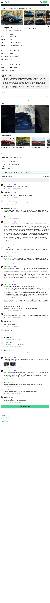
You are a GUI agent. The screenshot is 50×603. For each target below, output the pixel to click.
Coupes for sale (4, 421)
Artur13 (12, 161)
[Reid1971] (2, 382)
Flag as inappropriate (16, 188)
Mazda (11, 34)
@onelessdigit (7, 352)
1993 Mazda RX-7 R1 (6, 147)
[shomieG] (2, 248)
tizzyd (5, 350)
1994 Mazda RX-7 (20, 147)
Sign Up (44, 1)
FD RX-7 (12, 36)
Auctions (2, 412)
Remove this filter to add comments (30, 180)
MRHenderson (7, 397)
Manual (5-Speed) (9, 412)
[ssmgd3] (2, 343)
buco (5, 256)
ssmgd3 (5, 342)
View (20, 339)
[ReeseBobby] (2, 314)
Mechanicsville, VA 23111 (16, 64)
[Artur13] (9, 161)
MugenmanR (6, 201)
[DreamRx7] (2, 330)
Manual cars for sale (5, 417)
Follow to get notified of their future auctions (16, 172)
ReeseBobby (6, 313)
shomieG (6, 247)
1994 (23, 412)
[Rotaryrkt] (2, 338)
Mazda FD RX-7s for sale (6, 420)
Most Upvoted (45, 176)
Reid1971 (5, 382)
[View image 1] (6, 364)
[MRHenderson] (2, 397)
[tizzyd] (2, 350)
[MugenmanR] (2, 201)
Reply (8, 188)
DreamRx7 (6, 330)
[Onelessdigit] (11, 67)
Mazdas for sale (4, 418)
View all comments (25, 406)
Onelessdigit (15, 67)
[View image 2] (13, 364)
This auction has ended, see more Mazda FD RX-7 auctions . (17, 8)
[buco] (2, 257)
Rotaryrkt (6, 337)
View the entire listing (24, 100)
